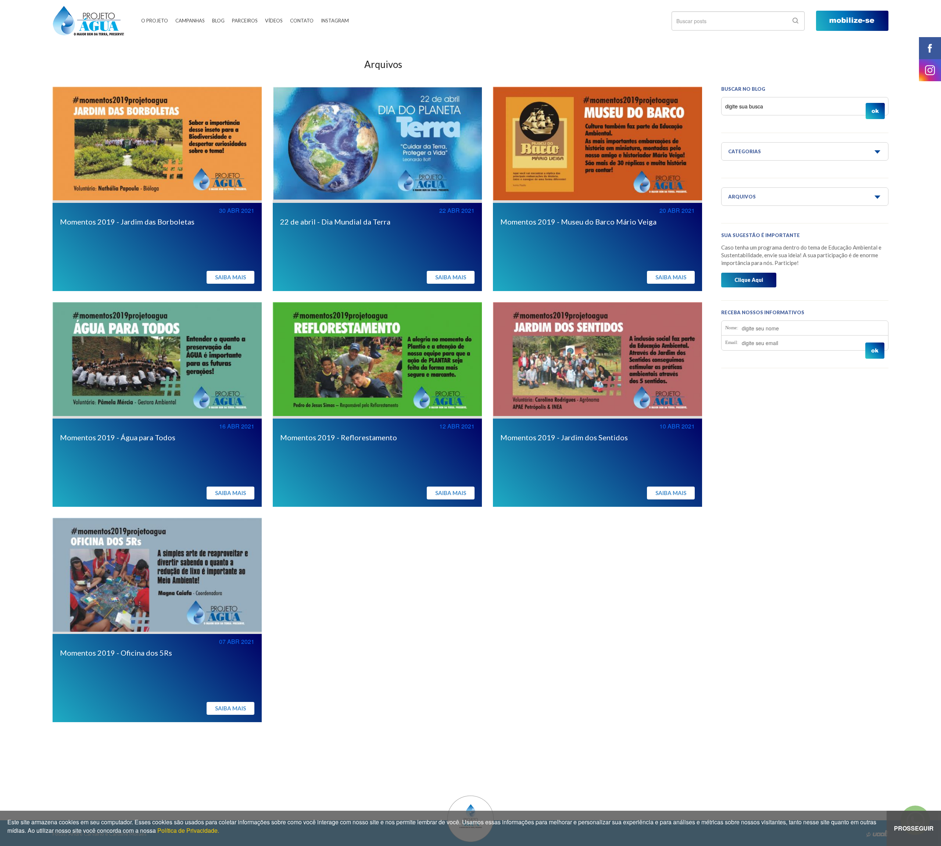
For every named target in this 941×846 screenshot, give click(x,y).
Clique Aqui (748, 280)
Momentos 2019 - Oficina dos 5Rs (116, 653)
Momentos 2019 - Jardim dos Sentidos (564, 437)
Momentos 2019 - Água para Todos (117, 437)
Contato (302, 21)
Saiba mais (230, 277)
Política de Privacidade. (188, 830)
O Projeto (154, 21)
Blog (218, 21)
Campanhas (190, 21)
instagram (930, 70)
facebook (930, 48)
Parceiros (245, 21)
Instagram (335, 21)
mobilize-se (852, 21)
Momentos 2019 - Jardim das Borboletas (127, 222)
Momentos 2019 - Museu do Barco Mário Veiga (578, 222)
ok (795, 20)
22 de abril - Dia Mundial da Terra (335, 222)
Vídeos (274, 21)
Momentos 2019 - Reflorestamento (338, 437)
